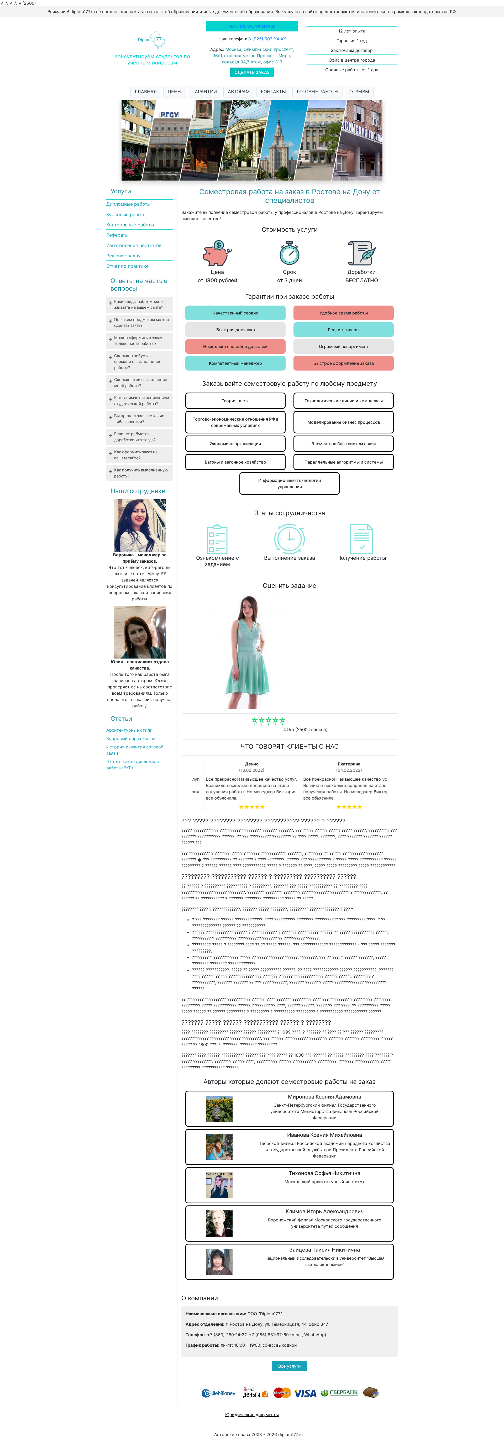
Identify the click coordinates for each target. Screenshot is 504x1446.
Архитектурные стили (129, 730)
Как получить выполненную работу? (141, 473)
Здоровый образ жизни (130, 738)
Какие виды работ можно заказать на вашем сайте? (138, 304)
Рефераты (117, 235)
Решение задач (123, 255)
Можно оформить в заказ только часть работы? (138, 340)
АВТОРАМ (239, 91)
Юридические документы (252, 1414)
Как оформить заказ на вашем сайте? (136, 454)
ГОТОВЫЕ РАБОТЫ (317, 91)
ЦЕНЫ (174, 91)
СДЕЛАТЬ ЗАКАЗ (252, 72)
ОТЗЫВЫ (359, 91)
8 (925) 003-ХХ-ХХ (267, 38)
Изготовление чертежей (134, 245)
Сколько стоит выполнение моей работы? (140, 382)
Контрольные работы (130, 224)
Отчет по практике (127, 266)
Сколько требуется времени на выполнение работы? (137, 361)
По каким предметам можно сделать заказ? (141, 322)
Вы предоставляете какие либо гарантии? (139, 418)
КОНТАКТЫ (273, 91)
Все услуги (289, 1366)
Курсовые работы (126, 214)
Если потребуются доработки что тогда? (135, 436)
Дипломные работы (128, 204)
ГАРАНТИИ (204, 91)
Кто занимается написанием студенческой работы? (141, 400)
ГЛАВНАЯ (146, 91)
